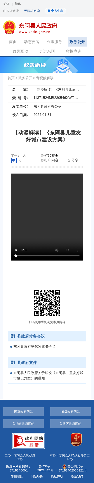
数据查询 (74, 51)
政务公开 (77, 42)
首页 (13, 42)
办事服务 (54, 42)
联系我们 (77, 476)
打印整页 (51, 155)
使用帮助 (17, 476)
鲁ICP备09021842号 (44, 468)
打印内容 (51, 160)
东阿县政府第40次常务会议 (34, 346)
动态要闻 (32, 42)
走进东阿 (47, 51)
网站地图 (37, 476)
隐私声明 (57, 476)
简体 (6, 3)
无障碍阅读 (32, 11)
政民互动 (20, 51)
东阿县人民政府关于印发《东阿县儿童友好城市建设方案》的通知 (48, 375)
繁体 (18, 3)
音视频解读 (45, 78)
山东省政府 (11, 11)
